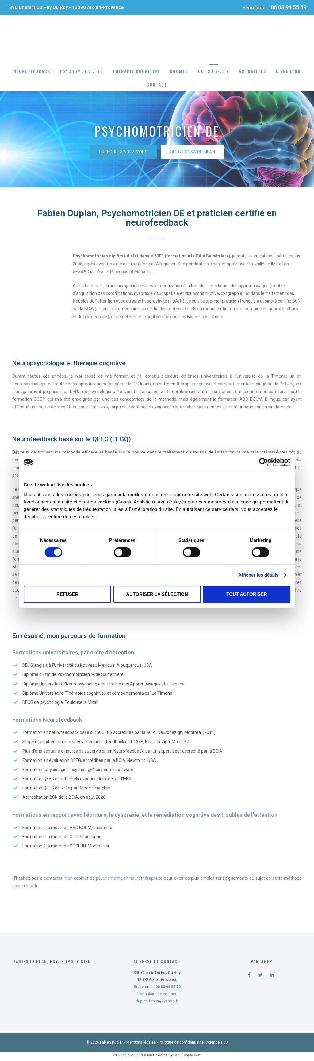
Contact (157, 84)
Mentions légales (141, 1042)
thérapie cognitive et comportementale (215, 383)
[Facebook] (249, 973)
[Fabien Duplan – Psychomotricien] (157, 39)
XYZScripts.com (188, 1055)
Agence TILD (217, 1042)
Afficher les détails (258, 574)
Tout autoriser (246, 594)
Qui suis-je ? (213, 71)
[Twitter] (260, 973)
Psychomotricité (81, 71)
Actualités (252, 71)
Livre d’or (288, 71)
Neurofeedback (31, 71)
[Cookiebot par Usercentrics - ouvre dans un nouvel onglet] (263, 462)
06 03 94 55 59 (288, 7)
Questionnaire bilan (192, 151)
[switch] (122, 552)
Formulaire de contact (157, 994)
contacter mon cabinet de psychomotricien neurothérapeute (103, 878)
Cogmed (179, 71)
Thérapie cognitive (136, 71)
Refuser (67, 594)
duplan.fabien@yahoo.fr (157, 1001)
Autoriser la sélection (157, 594)
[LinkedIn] (271, 973)
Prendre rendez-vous (123, 151)
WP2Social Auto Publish (132, 1055)
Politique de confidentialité (181, 1042)
